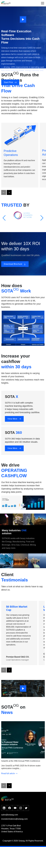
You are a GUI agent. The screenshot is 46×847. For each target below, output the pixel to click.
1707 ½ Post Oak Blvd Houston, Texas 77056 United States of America (12, 829)
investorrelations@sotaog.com (14, 819)
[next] (9, 192)
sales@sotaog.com (9, 815)
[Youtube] (15, 808)
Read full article (8, 773)
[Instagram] (20, 808)
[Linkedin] (4, 808)
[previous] (3, 192)
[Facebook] (9, 808)
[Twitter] (26, 808)
